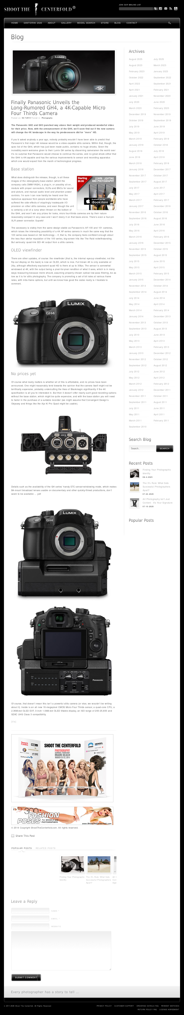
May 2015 (134, 267)
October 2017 (161, 175)
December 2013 (162, 316)
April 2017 (159, 193)
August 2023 (135, 65)
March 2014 (135, 310)
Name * (55, 911)
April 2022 (134, 83)
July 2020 (134, 101)
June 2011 (159, 408)
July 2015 (134, 261)
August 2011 (160, 402)
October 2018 (161, 144)
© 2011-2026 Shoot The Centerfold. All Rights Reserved (27, 1006)
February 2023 (136, 71)
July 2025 (159, 59)
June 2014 (159, 297)
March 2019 (135, 138)
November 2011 (137, 395)
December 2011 (162, 389)
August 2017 (160, 181)
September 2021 (162, 83)
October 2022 (136, 77)
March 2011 (135, 420)
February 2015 (161, 273)
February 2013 (161, 346)
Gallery (66, 22)
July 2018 (159, 150)
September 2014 (138, 291)
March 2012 (135, 383)
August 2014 (160, 291)
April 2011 (159, 414)
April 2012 (159, 377)
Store (105, 22)
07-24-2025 (148, 494)
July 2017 (134, 187)
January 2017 (136, 206)
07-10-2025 (148, 506)
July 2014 (134, 297)
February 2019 (161, 138)
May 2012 (134, 377)
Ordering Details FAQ (148, 1006)
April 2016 (159, 230)
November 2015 (137, 248)
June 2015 (159, 261)
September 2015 (138, 255)
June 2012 (159, 371)
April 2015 (159, 267)
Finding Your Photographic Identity (72, 878)
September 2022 (162, 77)
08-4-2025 (148, 477)
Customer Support (124, 1006)
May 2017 (134, 193)
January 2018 (136, 169)
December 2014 (162, 279)
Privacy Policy (104, 1006)
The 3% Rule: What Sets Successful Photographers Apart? (98, 879)
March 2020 (135, 108)
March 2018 (135, 163)
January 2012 (136, 389)
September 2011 (138, 402)
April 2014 (159, 304)
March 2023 (160, 65)
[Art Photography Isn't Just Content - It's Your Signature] (134, 503)
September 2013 (138, 328)
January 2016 (136, 242)
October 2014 (161, 285)
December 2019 (137, 114)
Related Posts (46, 848)
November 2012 (137, 359)
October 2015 (161, 248)
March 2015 (135, 273)
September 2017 (138, 181)
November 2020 (162, 95)
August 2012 (160, 365)
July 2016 (134, 224)
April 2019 (159, 132)
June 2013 (159, 334)
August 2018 (135, 150)
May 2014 (134, 304)
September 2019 (162, 120)
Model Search (86, 22)
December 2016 (162, 206)
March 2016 (135, 236)
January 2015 (136, 279)
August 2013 (160, 328)
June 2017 (159, 187)
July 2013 (134, 334)
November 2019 (162, 114)
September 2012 (138, 365)
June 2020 (159, 101)
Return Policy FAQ (147, 1009)
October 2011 (161, 395)
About (52, 22)
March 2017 (135, 199)
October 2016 (161, 212)
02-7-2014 (26, 118)
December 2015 (162, 242)
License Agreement (169, 1009)
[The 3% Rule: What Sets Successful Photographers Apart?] (134, 487)
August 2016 (160, 218)
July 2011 (134, 408)
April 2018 (159, 157)
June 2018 (134, 157)
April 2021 (134, 89)
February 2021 (161, 89)
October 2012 (161, 359)
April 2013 (159, 340)
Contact (131, 22)
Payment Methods (170, 1006)
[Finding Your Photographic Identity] (134, 474)
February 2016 (161, 236)
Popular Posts (22, 848)
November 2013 (137, 322)
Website (56, 926)
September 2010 (138, 426)
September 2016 (138, 218)
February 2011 (161, 420)
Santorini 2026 (33, 22)
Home (14, 22)
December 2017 (162, 169)
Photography (47, 118)
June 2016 (159, 224)
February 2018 (161, 163)
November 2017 (137, 175)
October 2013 (161, 322)
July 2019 (134, 126)
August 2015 (160, 255)
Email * (55, 919)
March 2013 (135, 346)
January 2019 (136, 144)
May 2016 (134, 230)
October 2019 (136, 120)
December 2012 (162, 353)
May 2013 (134, 340)
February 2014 (161, 310)
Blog (117, 22)
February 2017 (161, 199)
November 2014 (137, 285)
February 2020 (161, 108)
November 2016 (137, 212)
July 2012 (134, 371)
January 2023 (161, 71)
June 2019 (159, 126)
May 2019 (134, 132)
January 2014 (136, 316)
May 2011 (134, 414)
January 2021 (136, 95)
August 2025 (135, 59)
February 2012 (161, 383)
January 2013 (136, 353)
